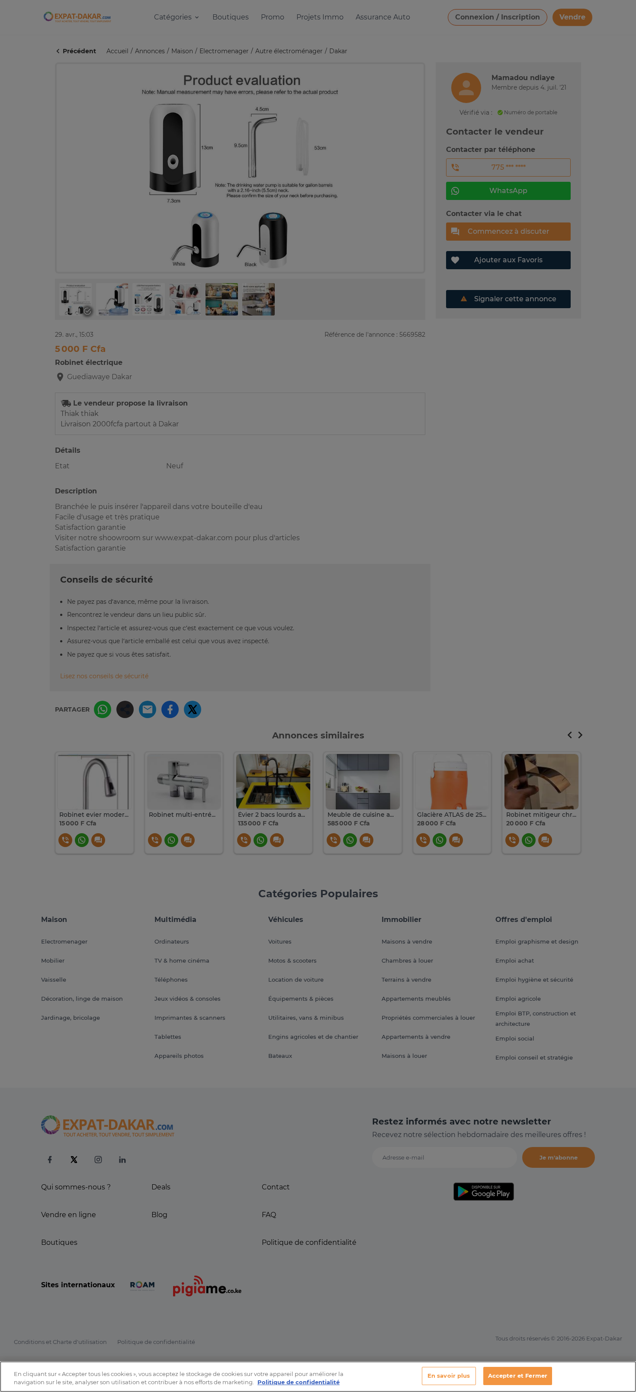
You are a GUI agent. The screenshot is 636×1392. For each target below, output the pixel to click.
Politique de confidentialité (298, 1382)
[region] (318, 1376)
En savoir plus (448, 1375)
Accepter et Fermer (517, 1375)
